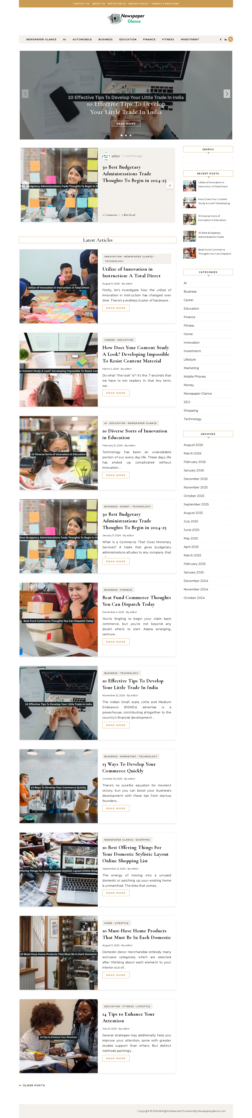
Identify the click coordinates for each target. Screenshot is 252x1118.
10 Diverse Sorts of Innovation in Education (212, 217)
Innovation (113, 256)
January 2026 (194, 470)
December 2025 (196, 479)
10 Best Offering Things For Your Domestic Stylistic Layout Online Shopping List (135, 854)
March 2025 (192, 555)
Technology (114, 261)
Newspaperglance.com (212, 1111)
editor (129, 283)
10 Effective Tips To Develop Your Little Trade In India (126, 108)
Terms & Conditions (165, 3)
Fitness (168, 39)
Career (109, 340)
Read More (126, 123)
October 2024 (194, 598)
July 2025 (191, 521)
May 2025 (191, 538)
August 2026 (193, 445)
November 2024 (196, 589)
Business (106, 39)
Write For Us (117, 3)
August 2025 (193, 513)
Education (128, 39)
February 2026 (195, 462)
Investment (190, 39)
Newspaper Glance (41, 39)
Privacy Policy (139, 3)
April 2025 (191, 547)
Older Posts (33, 1085)
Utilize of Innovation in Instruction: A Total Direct (213, 184)
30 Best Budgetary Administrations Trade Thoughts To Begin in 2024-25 (134, 173)
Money (125, 506)
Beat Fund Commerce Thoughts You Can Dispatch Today (214, 252)
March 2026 (192, 453)
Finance (149, 39)
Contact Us (81, 3)
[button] (121, 135)
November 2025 (196, 487)
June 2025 (191, 530)
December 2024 (196, 581)
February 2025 (195, 564)
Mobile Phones (195, 376)
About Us (98, 3)
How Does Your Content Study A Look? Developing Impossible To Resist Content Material (136, 354)
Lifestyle (122, 923)
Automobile (82, 39)
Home (108, 923)
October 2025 (194, 496)
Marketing (128, 756)
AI (64, 39)
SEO (187, 402)
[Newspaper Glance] (126, 19)
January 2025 (194, 572)
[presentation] (25, 93)
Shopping (143, 839)
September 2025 (196, 504)
